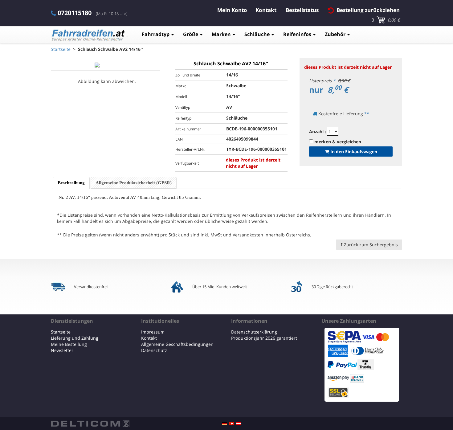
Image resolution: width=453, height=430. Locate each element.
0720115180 (75, 13)
